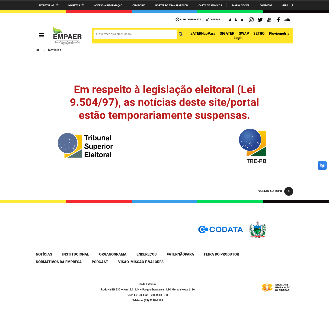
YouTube (269, 20)
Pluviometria (279, 33)
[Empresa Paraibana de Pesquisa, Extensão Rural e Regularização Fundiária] (67, 36)
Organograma (112, 254)
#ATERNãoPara (202, 33)
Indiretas (74, 5)
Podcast (100, 262)
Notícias (44, 254)
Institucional (75, 254)
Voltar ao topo (270, 191)
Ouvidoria (138, 5)
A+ (237, 20)
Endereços (147, 254)
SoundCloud (288, 20)
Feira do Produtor (221, 254)
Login (238, 38)
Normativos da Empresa (59, 262)
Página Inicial (38, 50)
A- (231, 20)
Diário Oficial (241, 5)
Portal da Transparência (171, 5)
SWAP (244, 33)
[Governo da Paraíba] (270, 237)
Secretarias (46, 5)
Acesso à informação (108, 5)
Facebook (279, 20)
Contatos (266, 5)
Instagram (252, 20)
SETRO (259, 33)
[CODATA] (220, 231)
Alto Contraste (190, 19)
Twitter (261, 20)
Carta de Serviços (210, 5)
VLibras (215, 19)
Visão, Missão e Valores (141, 262)
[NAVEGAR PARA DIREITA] (292, 5)
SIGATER (227, 33)
